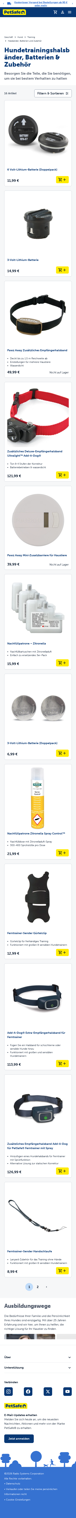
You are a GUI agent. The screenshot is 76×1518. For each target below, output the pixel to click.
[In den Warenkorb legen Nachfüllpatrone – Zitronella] (62, 662)
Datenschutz (13, 1483)
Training (31, 37)
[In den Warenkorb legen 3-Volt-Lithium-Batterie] (62, 270)
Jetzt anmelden (19, 1438)
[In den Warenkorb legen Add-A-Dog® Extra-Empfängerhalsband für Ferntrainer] (62, 1063)
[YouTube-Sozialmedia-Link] (67, 1391)
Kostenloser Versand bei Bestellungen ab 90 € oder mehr (40, 4)
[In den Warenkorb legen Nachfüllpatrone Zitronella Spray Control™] (62, 852)
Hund (20, 37)
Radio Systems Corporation (28, 1473)
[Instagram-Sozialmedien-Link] (8, 1391)
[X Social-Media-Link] (48, 1391)
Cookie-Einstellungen (18, 1499)
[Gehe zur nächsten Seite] (46, 1287)
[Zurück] (3, 3)
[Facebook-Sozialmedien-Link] (28, 1391)
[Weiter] (72, 3)
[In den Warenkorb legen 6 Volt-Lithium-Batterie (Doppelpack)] (62, 179)
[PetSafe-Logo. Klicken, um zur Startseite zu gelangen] (14, 12)
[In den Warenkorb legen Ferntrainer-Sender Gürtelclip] (62, 952)
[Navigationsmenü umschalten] (69, 12)
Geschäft (8, 37)
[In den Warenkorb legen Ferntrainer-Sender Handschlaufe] (62, 1270)
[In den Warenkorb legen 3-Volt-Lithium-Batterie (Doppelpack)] (62, 753)
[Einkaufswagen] (55, 12)
